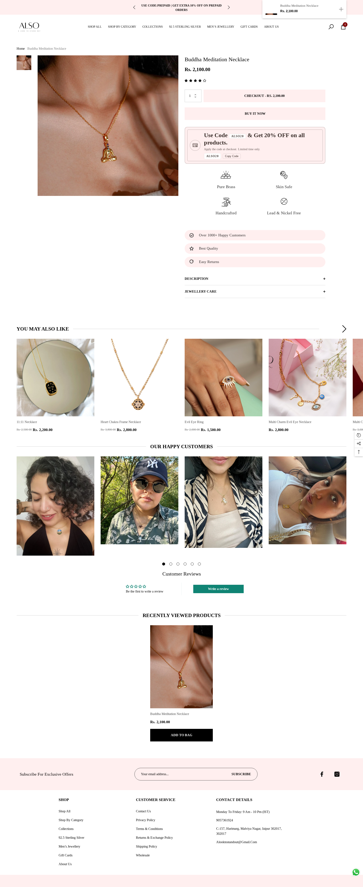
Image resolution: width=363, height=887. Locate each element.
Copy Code (231, 156)
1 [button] (163, 564)
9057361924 (224, 820)
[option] (108, 125)
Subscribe (241, 774)
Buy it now (255, 113)
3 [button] (177, 564)
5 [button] (192, 564)
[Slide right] (229, 7)
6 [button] (199, 564)
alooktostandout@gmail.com (236, 842)
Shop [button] (64, 800)
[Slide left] (134, 7)
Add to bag (181, 735)
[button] (96, 27)
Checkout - (264, 96)
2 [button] (170, 564)
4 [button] (185, 564)
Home (21, 48)
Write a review (218, 589)
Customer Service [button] (155, 800)
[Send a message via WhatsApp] (356, 872)
